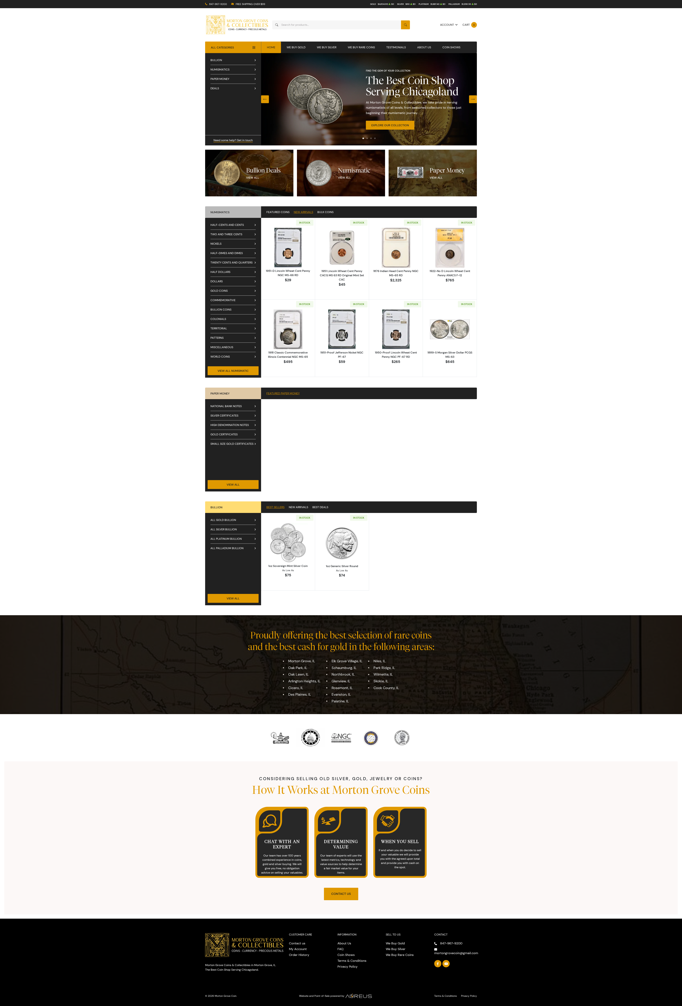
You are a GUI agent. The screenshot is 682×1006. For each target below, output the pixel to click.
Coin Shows (451, 47)
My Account (298, 949)
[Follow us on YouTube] (446, 963)
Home (271, 47)
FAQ (340, 949)
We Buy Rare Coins (361, 47)
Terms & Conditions (351, 961)
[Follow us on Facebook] (438, 963)
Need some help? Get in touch (233, 140)
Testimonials (396, 47)
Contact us (297, 943)
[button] (363, 138)
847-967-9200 (218, 4)
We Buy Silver (326, 47)
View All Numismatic (233, 371)
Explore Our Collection (390, 125)
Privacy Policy (347, 967)
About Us (424, 47)
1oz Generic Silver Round (342, 566)
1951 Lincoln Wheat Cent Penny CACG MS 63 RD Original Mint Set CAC (342, 275)
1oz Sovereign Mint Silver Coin (288, 566)
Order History (299, 955)
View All (252, 177)
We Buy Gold (296, 47)
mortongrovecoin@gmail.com (456, 953)
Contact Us (341, 894)
